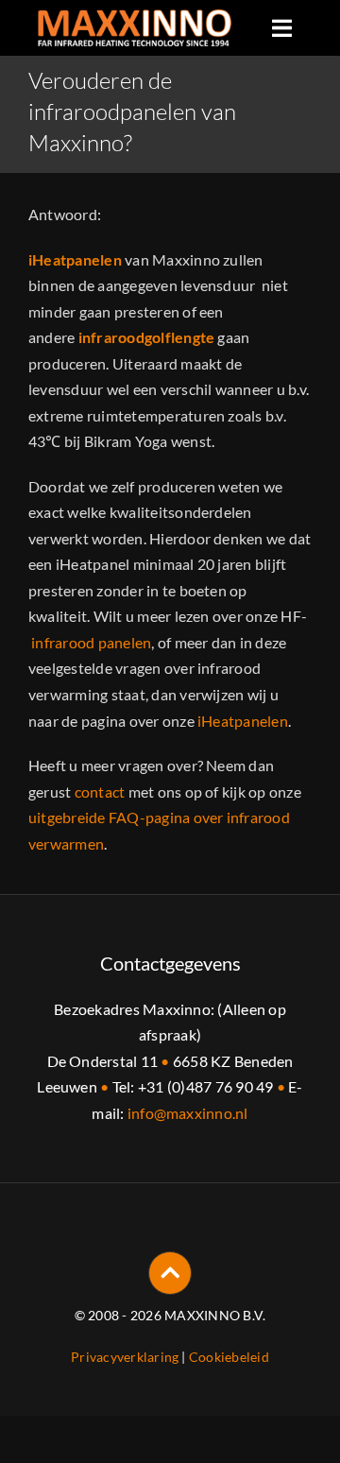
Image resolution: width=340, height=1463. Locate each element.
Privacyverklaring (124, 1357)
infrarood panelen (91, 642)
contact (100, 791)
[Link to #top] (170, 1273)
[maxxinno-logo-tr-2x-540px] (134, 17)
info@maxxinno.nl (188, 1113)
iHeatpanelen (242, 721)
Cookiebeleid (229, 1357)
